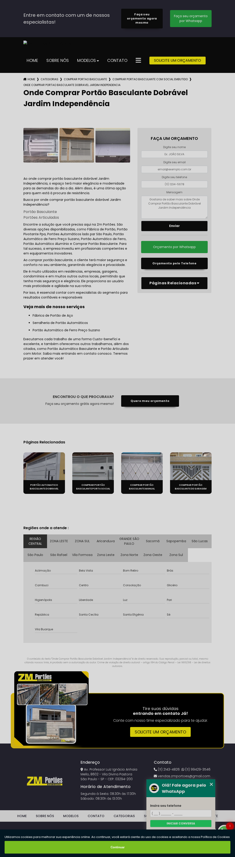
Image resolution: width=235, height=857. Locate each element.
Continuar (118, 847)
